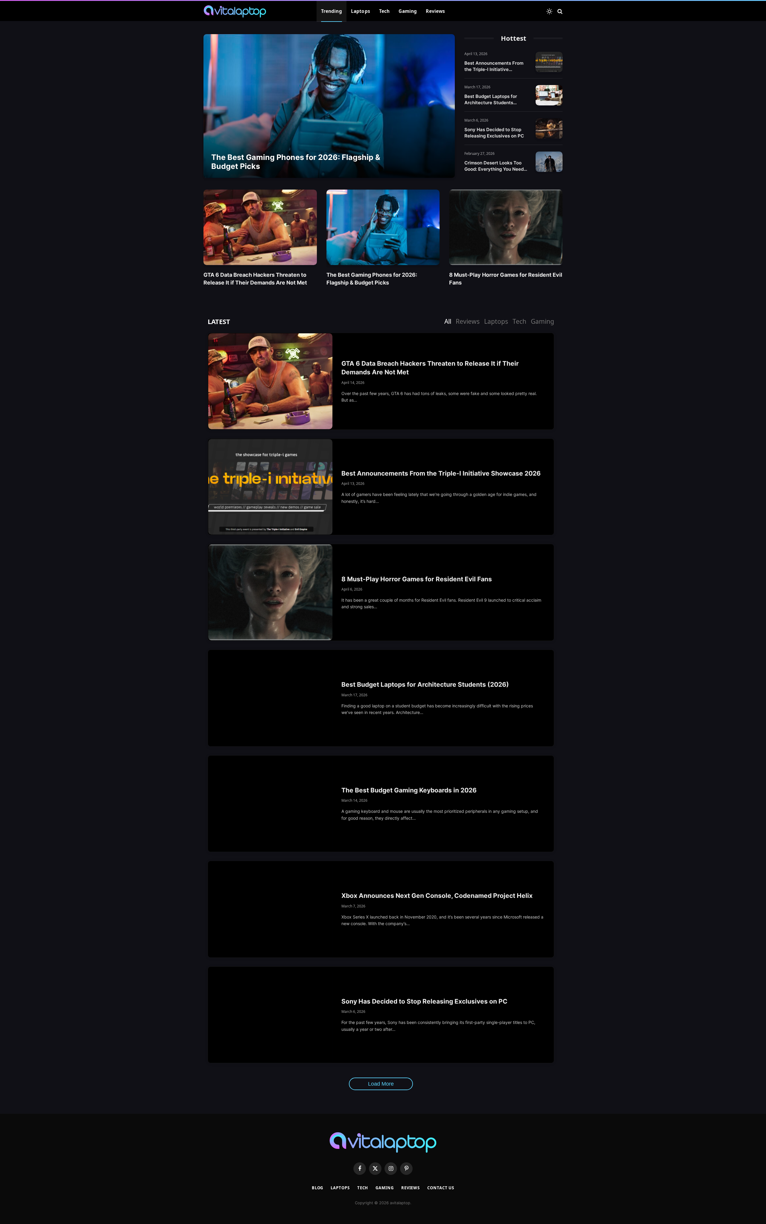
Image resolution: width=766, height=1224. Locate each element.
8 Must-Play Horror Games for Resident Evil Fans (505, 278)
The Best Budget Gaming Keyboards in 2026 (409, 790)
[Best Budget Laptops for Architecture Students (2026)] (549, 95)
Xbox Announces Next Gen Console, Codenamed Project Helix (437, 895)
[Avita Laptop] (234, 11)
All (447, 321)
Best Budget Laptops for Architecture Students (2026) (490, 99)
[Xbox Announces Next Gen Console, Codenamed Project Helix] (270, 909)
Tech (384, 11)
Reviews (435, 11)
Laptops (360, 11)
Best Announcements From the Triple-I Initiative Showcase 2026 (493, 66)
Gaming (408, 11)
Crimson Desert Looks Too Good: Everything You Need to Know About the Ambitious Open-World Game (496, 166)
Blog (317, 1187)
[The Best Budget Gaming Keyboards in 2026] (270, 804)
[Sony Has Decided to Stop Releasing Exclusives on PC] (549, 128)
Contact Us (440, 1187)
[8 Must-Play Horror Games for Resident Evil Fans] (506, 227)
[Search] (559, 11)
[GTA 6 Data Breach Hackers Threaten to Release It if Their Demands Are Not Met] (260, 227)
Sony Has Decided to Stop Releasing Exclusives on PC (494, 133)
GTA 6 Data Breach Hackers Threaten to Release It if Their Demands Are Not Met (255, 278)
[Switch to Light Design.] (549, 11)
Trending (331, 11)
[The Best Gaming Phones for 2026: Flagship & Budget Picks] (329, 106)
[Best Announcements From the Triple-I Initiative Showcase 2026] (549, 62)
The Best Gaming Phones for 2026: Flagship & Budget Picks (295, 162)
